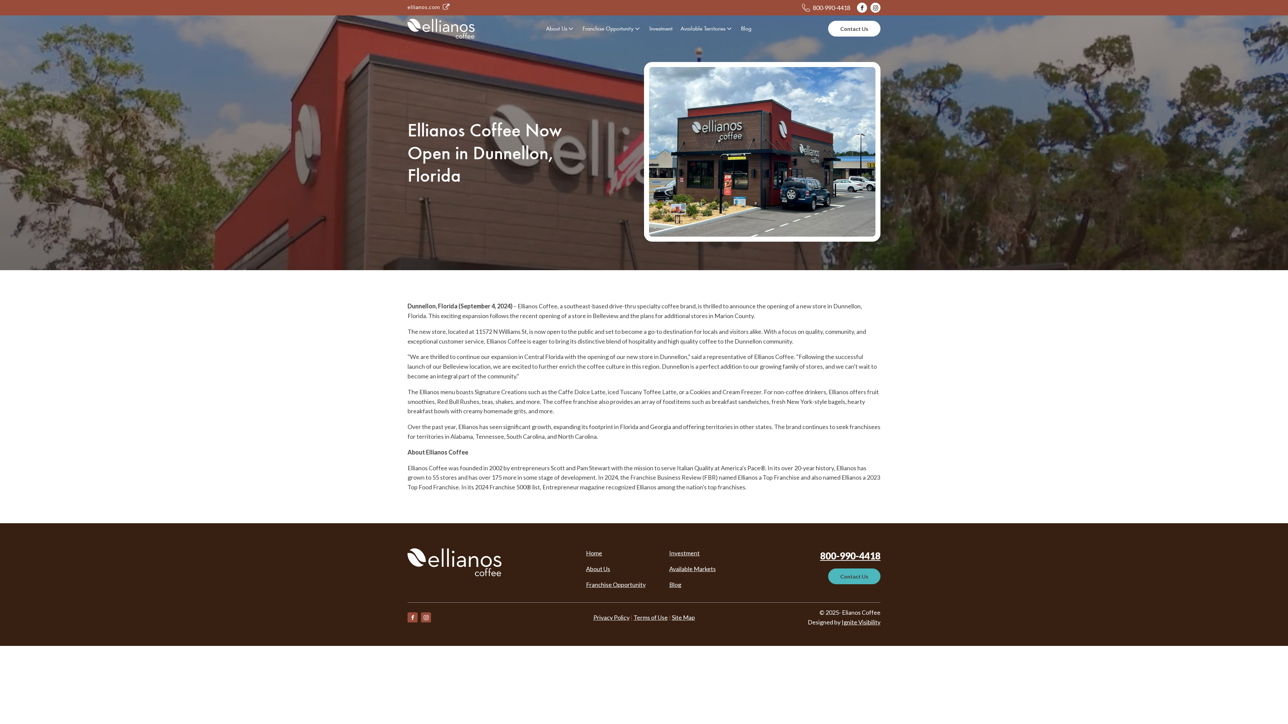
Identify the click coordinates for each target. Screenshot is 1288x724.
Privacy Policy (611, 617)
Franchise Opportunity (608, 28)
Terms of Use (651, 617)
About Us (556, 28)
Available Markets (692, 568)
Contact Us (854, 28)
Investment (661, 28)
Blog (746, 28)
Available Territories (703, 28)
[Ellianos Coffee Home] (441, 29)
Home (594, 553)
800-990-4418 (850, 555)
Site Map (683, 617)
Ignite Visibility (861, 622)
